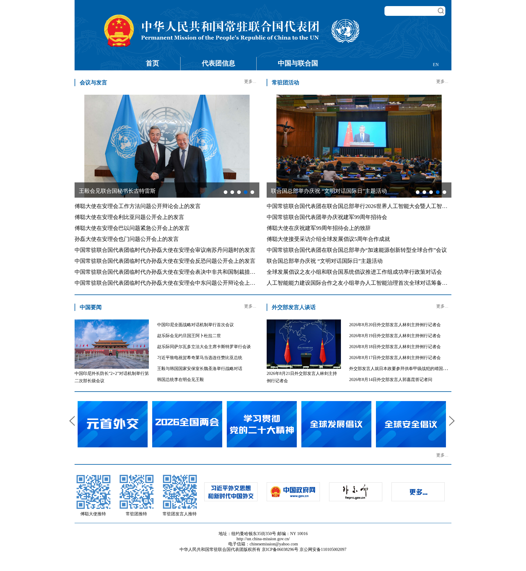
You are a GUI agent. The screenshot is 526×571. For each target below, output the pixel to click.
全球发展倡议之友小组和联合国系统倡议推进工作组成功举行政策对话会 (354, 272)
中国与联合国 (298, 63)
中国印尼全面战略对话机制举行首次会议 (195, 325)
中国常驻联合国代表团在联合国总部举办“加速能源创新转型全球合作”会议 (357, 250)
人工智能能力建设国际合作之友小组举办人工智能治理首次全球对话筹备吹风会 (362, 283)
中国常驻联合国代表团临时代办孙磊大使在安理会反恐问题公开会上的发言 (165, 261)
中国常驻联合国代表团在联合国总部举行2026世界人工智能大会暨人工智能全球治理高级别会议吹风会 (390, 206)
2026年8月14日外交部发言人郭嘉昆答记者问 (390, 379)
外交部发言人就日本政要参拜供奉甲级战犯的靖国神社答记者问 (408, 368)
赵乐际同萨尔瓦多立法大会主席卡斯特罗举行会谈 (204, 346)
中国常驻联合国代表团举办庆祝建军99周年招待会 (327, 217)
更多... (250, 81)
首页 (152, 63)
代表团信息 (218, 63)
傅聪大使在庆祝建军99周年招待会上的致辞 (319, 228)
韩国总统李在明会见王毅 (180, 379)
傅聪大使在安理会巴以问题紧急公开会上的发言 (132, 228)
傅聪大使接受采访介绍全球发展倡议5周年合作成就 (328, 239)
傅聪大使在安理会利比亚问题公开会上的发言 (129, 217)
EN (436, 64)
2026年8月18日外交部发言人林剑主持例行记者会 (395, 346)
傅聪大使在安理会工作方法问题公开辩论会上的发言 (138, 206)
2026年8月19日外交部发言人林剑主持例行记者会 (395, 335)
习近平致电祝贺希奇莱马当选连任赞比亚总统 (199, 357)
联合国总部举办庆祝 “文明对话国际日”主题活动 (325, 261)
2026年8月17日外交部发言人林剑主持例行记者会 (395, 357)
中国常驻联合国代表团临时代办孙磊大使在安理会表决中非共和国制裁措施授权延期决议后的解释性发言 (201, 272)
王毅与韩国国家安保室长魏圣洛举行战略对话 (199, 368)
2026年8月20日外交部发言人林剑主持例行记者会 (395, 325)
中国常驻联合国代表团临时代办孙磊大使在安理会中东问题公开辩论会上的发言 (170, 283)
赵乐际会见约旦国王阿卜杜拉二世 (189, 335)
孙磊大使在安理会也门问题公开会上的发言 (127, 239)
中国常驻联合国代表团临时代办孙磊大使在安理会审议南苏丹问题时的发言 (165, 250)
